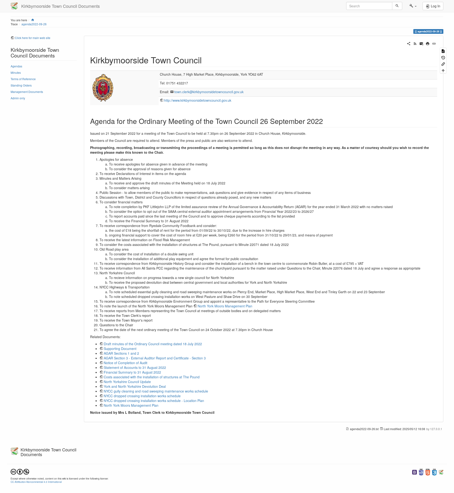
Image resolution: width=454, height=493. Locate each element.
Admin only (18, 98)
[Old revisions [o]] (443, 57)
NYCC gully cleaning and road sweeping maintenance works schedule (156, 391)
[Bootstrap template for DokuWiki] (414, 472)
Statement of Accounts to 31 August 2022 (135, 367)
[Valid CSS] (434, 472)
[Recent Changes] (415, 43)
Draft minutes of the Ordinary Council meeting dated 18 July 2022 (153, 343)
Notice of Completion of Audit (125, 362)
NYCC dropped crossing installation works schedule (142, 395)
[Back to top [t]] (443, 70)
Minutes (16, 72)
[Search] (397, 6)
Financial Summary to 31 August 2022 (132, 372)
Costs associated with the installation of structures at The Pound (152, 377)
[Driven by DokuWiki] (441, 472)
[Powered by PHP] (421, 472)
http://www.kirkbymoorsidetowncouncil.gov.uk (197, 100)
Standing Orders (21, 85)
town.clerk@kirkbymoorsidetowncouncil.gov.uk (209, 91)
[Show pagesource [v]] (443, 51)
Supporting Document (120, 348)
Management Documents (27, 92)
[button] (413, 6)
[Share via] (409, 43)
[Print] (428, 43)
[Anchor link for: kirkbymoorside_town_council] (206, 59)
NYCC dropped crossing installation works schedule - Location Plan (154, 400)
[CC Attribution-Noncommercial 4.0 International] (20, 471)
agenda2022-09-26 (34, 24)
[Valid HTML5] (427, 472)
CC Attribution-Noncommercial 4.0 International (36, 482)
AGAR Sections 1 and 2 (121, 353)
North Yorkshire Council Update (127, 381)
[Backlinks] (443, 64)
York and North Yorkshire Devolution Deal (135, 386)
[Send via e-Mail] (421, 43)
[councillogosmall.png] (103, 87)
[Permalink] (434, 43)
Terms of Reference (23, 79)
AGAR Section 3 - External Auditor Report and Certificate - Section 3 (155, 358)
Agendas (16, 66)
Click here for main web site (32, 38)
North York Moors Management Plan (225, 306)
